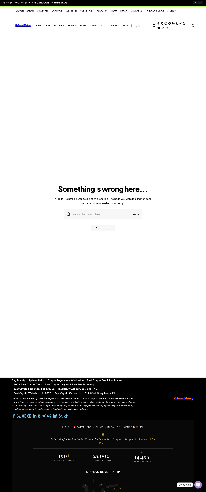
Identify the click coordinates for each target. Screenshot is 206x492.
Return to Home (103, 228)
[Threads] (184, 23)
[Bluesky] (159, 28)
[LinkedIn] (173, 23)
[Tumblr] (176, 23)
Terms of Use (61, 2)
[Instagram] (166, 23)
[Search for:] (100, 214)
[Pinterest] (170, 23)
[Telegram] (180, 23)
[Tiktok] (167, 28)
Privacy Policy (42, 2)
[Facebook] (158, 23)
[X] (162, 23)
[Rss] (163, 28)
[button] (198, 2)
